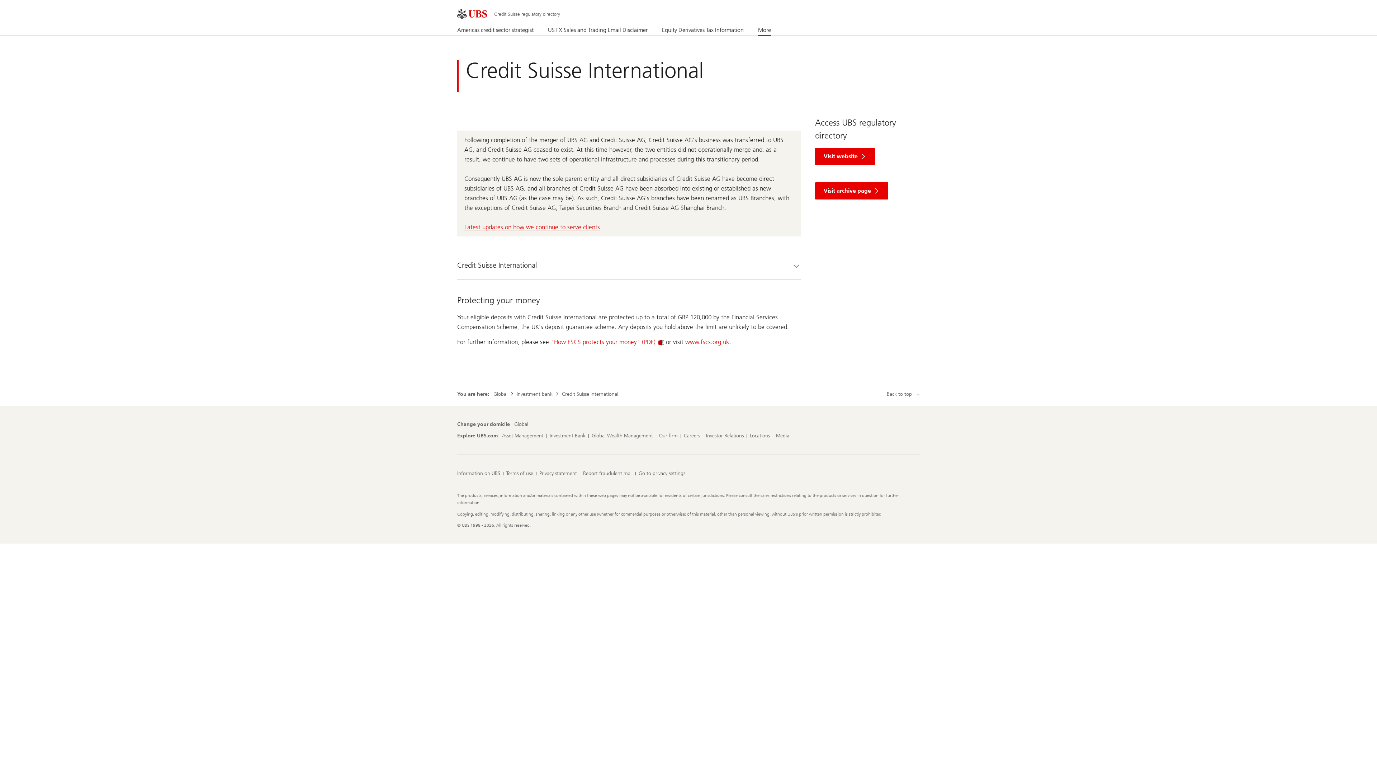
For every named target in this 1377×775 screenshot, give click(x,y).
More (764, 30)
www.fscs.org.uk (707, 342)
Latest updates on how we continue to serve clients (532, 227)
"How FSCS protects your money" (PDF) (603, 342)
